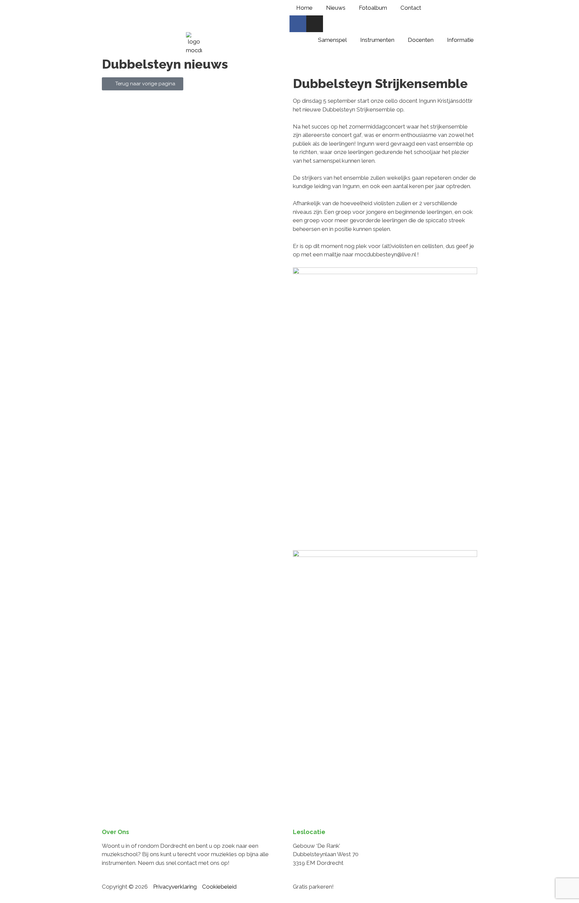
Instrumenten (377, 39)
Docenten (421, 39)
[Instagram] (314, 23)
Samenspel (332, 39)
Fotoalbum (373, 7)
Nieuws (335, 7)
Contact (410, 7)
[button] (295, 539)
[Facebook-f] (298, 23)
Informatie (460, 39)
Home (304, 7)
